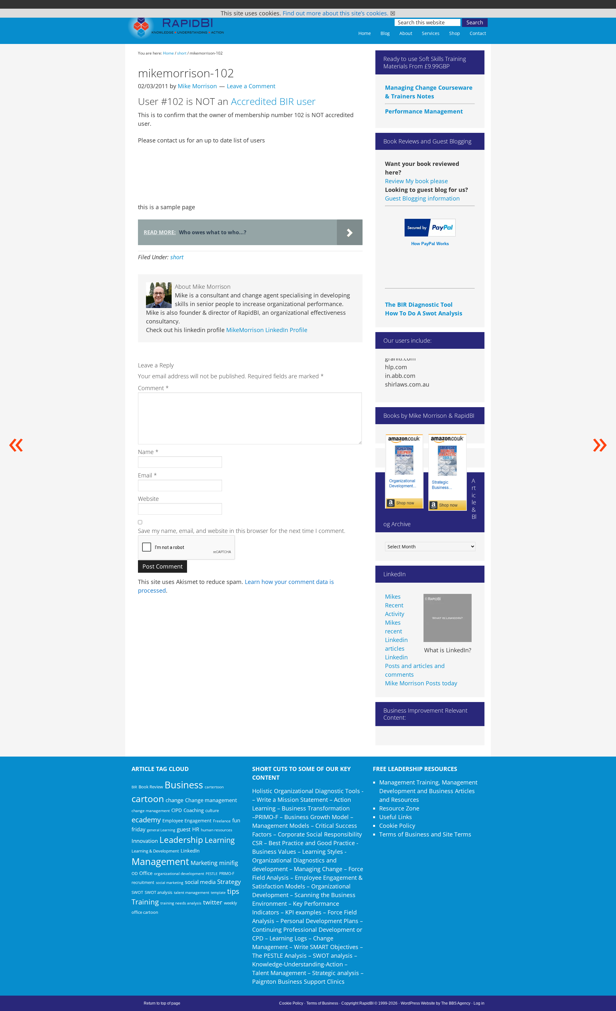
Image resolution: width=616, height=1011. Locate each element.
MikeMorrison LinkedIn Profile (266, 330)
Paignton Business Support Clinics (298, 981)
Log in (479, 1003)
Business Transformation (316, 808)
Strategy (229, 882)
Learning (220, 840)
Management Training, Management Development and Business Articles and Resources (428, 790)
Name (148, 452)
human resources (216, 830)
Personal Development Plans (319, 921)
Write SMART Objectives (326, 947)
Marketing (204, 863)
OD (135, 873)
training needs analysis (180, 902)
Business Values (274, 851)
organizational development (179, 873)
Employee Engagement (186, 821)
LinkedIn (190, 850)
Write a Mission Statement (292, 799)
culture (212, 810)
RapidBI (176, 28)
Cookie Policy (397, 825)
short (177, 257)
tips (233, 891)
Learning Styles (322, 851)
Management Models (280, 825)
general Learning (161, 829)
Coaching (194, 810)
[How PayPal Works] (430, 234)
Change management (211, 800)
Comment (153, 388)
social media (200, 882)
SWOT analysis (158, 892)
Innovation (145, 840)
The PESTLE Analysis (279, 955)
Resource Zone (399, 808)
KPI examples (303, 912)
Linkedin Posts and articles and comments (415, 665)
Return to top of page (162, 1003)
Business (184, 784)
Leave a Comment (251, 86)
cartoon (148, 799)
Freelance (222, 821)
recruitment (143, 882)
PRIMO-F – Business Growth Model (302, 817)
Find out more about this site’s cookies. (336, 13)
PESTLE (212, 873)
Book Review (151, 787)
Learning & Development (155, 851)
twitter (212, 902)
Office (145, 873)
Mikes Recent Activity (394, 605)
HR (195, 829)
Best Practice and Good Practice (312, 843)
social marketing (169, 882)
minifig (228, 863)
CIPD (176, 810)
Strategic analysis (335, 973)
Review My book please (416, 181)
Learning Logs (288, 938)
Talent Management (279, 973)
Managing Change (318, 869)
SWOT (137, 892)
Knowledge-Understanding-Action (297, 964)
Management (160, 861)
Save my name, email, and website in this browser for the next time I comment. (241, 531)
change (175, 800)
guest (184, 829)
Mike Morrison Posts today (421, 683)
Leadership (181, 839)
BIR (134, 787)
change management (151, 810)
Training (145, 901)
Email (147, 475)
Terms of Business (322, 1003)
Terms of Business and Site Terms (425, 834)
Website (148, 498)
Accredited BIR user (273, 101)
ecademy (146, 819)
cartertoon (214, 787)
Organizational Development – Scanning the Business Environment (303, 894)
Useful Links (395, 817)
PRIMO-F (226, 873)
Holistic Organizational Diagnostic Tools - (308, 791)
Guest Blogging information (422, 198)
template (218, 892)
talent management (191, 892)
